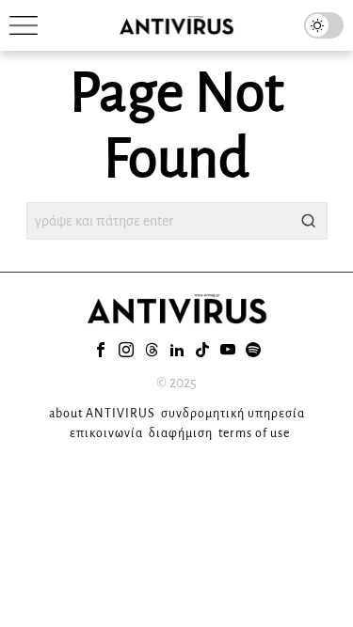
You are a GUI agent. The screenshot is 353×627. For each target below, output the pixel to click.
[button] (309, 221)
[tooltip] (100, 349)
